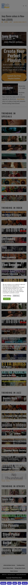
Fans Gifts (24, 583)
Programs (3, 583)
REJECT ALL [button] (16, 295)
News (19, 583)
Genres (14, 583)
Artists (9, 583)
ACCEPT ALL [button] (7, 298)
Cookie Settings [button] (7, 295)
